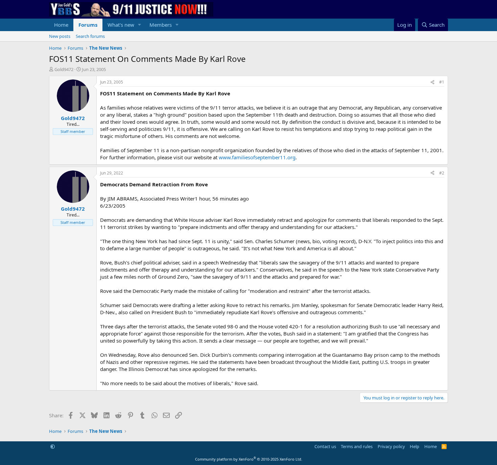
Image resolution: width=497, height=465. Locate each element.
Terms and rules (357, 446)
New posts (59, 36)
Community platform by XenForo (248, 459)
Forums (87, 24)
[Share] (432, 82)
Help (414, 446)
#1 (441, 82)
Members (160, 24)
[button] (139, 25)
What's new (121, 24)
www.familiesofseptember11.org (257, 157)
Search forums (90, 36)
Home (61, 24)
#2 (441, 173)
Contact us (325, 446)
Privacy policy (391, 446)
